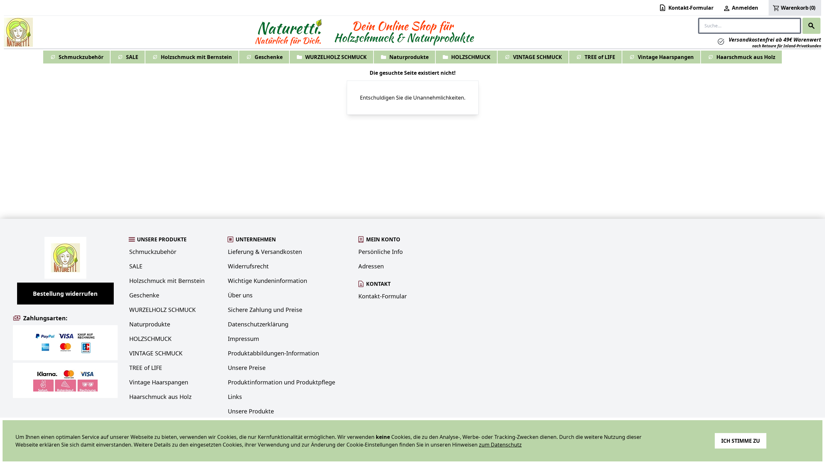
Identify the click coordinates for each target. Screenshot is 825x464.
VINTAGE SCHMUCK (537, 57)
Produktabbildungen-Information (273, 353)
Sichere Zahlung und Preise (265, 310)
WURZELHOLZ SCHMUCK (336, 57)
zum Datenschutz (500, 444)
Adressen (371, 266)
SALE (132, 57)
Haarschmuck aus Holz (745, 57)
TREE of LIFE (600, 57)
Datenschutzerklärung (258, 324)
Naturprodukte (409, 57)
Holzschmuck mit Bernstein (196, 57)
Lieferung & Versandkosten (265, 252)
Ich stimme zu (740, 440)
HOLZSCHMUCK (470, 57)
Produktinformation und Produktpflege (281, 382)
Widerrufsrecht (248, 266)
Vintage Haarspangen (666, 57)
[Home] (18, 32)
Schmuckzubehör (81, 57)
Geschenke (269, 57)
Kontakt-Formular (382, 296)
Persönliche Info (380, 252)
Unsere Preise (247, 368)
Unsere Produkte (251, 411)
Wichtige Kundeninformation (267, 281)
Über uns (240, 295)
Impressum (243, 339)
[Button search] (811, 26)
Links (235, 397)
